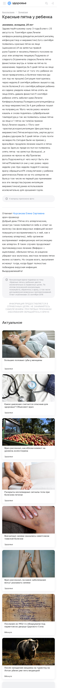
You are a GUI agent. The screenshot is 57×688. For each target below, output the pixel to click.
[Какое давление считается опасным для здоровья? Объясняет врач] (28, 394)
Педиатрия (23, 12)
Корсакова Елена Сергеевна (28, 213)
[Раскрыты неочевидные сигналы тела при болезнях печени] (28, 482)
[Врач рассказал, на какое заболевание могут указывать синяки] (28, 570)
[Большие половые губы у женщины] (28, 351)
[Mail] (9, 3)
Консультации (8, 12)
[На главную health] (18, 3)
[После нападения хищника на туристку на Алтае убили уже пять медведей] (28, 658)
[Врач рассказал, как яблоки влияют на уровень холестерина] (28, 438)
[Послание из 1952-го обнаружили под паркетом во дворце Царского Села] (28, 614)
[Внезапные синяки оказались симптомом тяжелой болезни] (28, 526)
